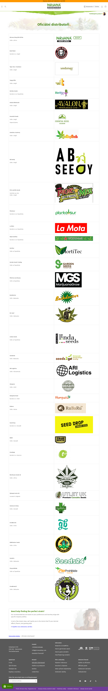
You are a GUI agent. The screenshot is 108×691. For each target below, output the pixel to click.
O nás (10, 662)
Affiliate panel (82, 665)
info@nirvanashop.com (39, 650)
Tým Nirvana (12, 665)
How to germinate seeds (62, 649)
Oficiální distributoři (38, 662)
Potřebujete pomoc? (95, 14)
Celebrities (35, 672)
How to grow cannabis (62, 652)
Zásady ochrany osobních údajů (46, 689)
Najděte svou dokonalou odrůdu (22, 626)
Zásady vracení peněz (86, 689)
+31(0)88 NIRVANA (37, 647)
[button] (2, 6)
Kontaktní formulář (38, 653)
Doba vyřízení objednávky (63, 668)
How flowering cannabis (62, 655)
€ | (92, 6)
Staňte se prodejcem (38, 665)
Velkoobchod (82, 672)
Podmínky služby (61, 689)
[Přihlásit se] (35, 681)
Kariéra (34, 668)
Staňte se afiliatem (84, 662)
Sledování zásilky (60, 672)
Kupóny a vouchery (14, 672)
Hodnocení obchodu (84, 668)
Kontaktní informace (73, 689)
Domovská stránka (14, 636)
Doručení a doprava (61, 665)
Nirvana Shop (23, 689)
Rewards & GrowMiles (61, 645)
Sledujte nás (12, 668)
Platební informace (61, 662)
